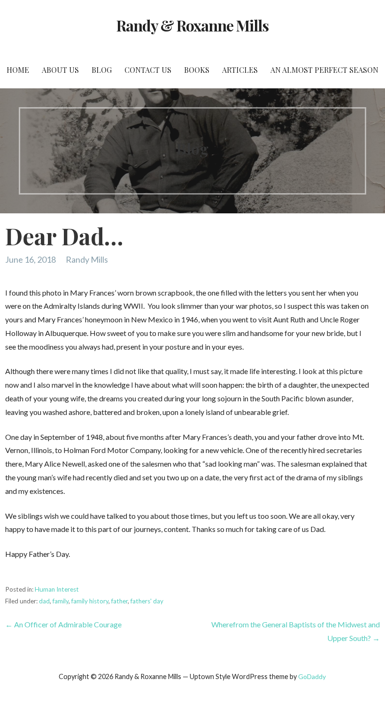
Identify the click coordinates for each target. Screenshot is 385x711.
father (119, 601)
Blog (102, 70)
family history (89, 601)
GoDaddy (312, 676)
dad (44, 601)
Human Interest (57, 589)
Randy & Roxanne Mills (192, 25)
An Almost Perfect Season (324, 70)
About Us (60, 70)
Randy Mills (87, 259)
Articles (240, 70)
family (61, 601)
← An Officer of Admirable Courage (63, 624)
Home (18, 70)
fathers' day (147, 601)
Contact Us (147, 70)
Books (196, 70)
